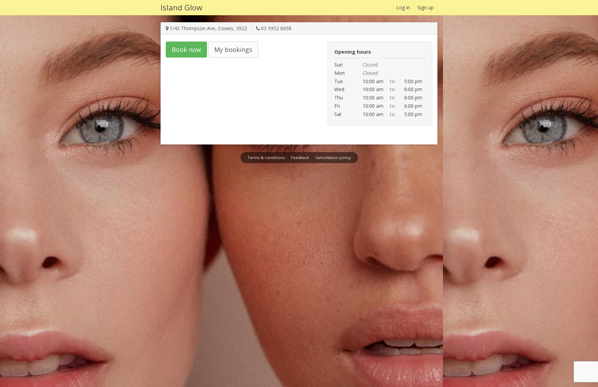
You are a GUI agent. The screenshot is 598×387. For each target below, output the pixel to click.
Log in (403, 7)
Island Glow (181, 7)
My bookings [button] (233, 49)
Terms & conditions (266, 157)
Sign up (425, 7)
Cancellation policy (333, 157)
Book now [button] (186, 49)
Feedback (300, 157)
